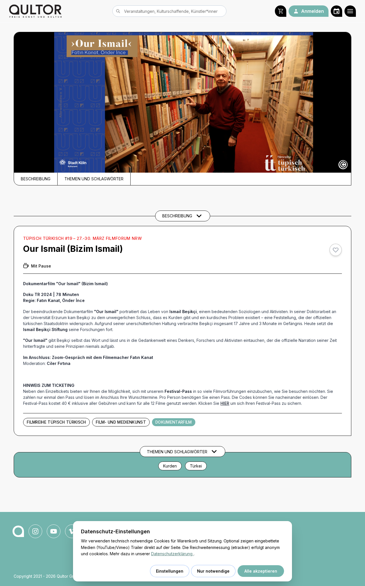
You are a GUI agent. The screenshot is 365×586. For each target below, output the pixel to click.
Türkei (196, 466)
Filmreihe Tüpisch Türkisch (56, 422)
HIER (224, 403)
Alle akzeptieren (260, 571)
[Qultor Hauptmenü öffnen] (350, 11)
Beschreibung (35, 179)
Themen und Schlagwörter (93, 179)
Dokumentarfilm (173, 422)
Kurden (170, 466)
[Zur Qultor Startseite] (35, 11)
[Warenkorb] (280, 11)
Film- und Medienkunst (121, 422)
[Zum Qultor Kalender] (336, 11)
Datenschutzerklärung (172, 553)
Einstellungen (169, 571)
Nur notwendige (213, 571)
